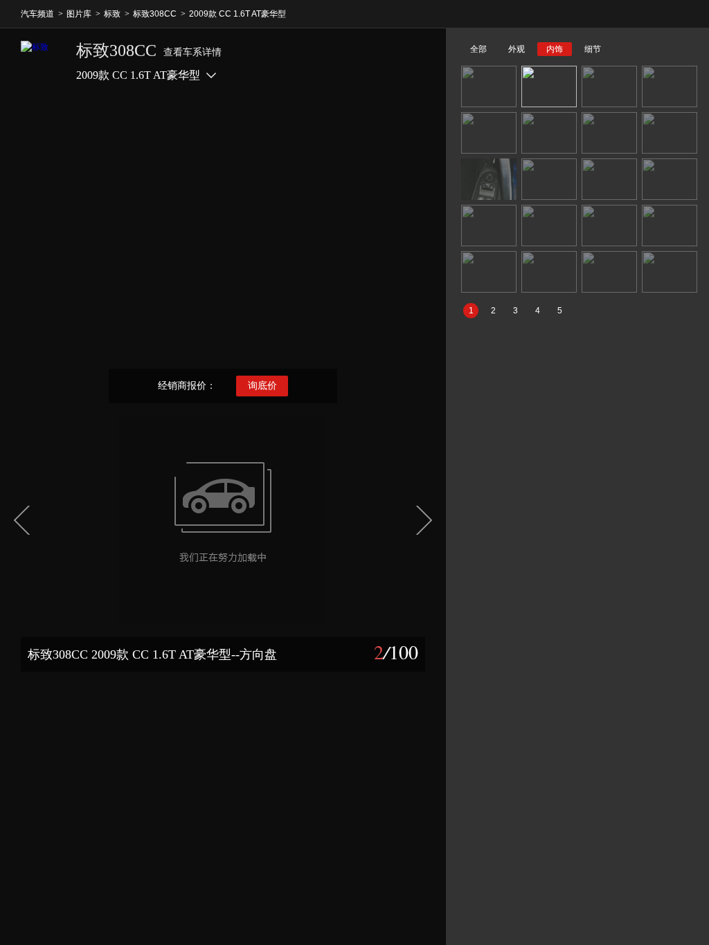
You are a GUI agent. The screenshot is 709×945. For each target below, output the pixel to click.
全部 (478, 49)
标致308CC (155, 14)
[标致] (41, 61)
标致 (112, 14)
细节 (592, 49)
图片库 (78, 14)
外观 (516, 49)
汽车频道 (37, 14)
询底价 (262, 385)
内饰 (554, 49)
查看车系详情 (192, 52)
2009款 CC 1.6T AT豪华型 (237, 14)
